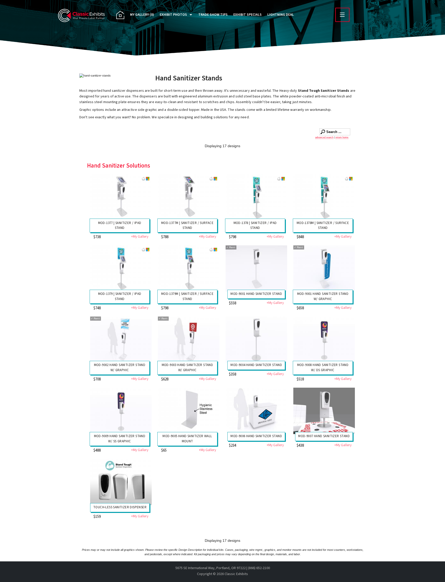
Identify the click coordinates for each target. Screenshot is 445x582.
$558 (232, 303)
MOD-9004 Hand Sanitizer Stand (256, 365)
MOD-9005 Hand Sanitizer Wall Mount (187, 439)
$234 (232, 445)
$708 (97, 379)
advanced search (324, 137)
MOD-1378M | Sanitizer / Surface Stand (323, 225)
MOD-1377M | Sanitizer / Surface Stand (187, 225)
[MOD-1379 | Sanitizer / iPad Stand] (121, 268)
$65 (164, 450)
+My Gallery (139, 236)
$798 (232, 237)
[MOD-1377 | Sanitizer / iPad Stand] (121, 197)
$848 (300, 237)
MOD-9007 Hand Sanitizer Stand (324, 436)
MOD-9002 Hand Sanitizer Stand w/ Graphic (120, 367)
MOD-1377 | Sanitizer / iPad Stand (119, 225)
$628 (164, 379)
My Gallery (142, 14)
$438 (300, 445)
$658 (300, 308)
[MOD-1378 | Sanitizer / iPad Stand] (256, 197)
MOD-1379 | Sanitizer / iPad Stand (119, 296)
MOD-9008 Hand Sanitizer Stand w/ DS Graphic (323, 367)
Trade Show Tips (213, 14)
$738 (97, 237)
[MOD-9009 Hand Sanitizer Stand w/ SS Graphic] (121, 410)
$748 (97, 308)
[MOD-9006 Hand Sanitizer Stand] (256, 410)
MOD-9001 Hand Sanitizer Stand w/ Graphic (323, 296)
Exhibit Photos (173, 14)
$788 (164, 237)
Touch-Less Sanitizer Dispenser (120, 507)
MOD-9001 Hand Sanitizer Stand (256, 294)
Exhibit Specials (247, 14)
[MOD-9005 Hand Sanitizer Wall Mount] (188, 410)
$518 (300, 379)
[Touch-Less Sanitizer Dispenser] (121, 481)
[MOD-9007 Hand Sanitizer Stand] (324, 410)
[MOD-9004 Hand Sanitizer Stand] (256, 339)
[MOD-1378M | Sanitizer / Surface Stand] (324, 197)
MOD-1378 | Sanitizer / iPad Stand (255, 225)
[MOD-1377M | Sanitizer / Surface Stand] (188, 197)
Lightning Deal (280, 14)
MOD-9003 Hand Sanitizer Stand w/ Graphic (187, 367)
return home (342, 137)
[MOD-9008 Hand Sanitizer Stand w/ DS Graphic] (324, 339)
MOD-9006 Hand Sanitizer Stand (256, 436)
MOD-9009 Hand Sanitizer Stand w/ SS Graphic (120, 439)
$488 (97, 450)
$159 (97, 516)
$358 (232, 374)
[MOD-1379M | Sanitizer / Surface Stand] (188, 268)
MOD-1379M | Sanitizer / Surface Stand (187, 296)
